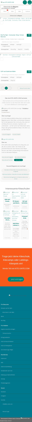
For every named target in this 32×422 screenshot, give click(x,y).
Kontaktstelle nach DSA (6, 370)
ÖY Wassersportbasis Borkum (16, 202)
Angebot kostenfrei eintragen (8, 329)
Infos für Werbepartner (6, 345)
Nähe (19, 11)
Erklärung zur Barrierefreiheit (8, 375)
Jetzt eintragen (17, 279)
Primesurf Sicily (25, 217)
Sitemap (3, 379)
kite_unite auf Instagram (7, 157)
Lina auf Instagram (6, 134)
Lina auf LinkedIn (16, 134)
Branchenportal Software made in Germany (10, 418)
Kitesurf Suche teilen (25, 88)
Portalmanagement (5, 383)
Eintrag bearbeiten (5, 337)
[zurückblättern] (4, 25)
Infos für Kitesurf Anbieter (7, 341)
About (2, 316)
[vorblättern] (28, 25)
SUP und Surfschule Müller (8, 71)
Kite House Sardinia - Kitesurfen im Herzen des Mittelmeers (15, 174)
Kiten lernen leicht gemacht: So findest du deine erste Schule (16, 177)
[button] (2, 88)
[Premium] (28, 190)
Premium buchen (6, 333)
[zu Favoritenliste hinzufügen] (1, 19)
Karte (12, 11)
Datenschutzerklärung (6, 366)
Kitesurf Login (5, 411)
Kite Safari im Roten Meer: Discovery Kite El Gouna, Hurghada (15, 170)
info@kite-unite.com (7, 404)
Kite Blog (3, 320)
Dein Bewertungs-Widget (7, 349)
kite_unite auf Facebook (20, 157)
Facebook (3, 391)
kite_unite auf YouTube (7, 160)
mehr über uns (18, 160)
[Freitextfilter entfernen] (25, 2)
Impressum (3, 358)
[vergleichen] (1, 22)
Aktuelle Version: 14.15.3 (5, 420)
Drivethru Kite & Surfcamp (7, 219)
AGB (2, 362)
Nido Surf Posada (7, 200)
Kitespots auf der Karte (6, 308)
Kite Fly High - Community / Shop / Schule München (12, 36)
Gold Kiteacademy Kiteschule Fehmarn (16, 224)
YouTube (3, 400)
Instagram (3, 396)
